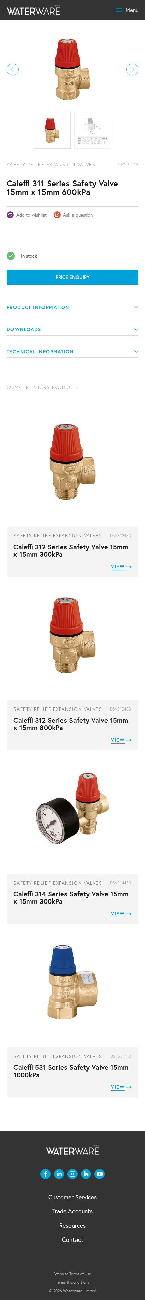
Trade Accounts (72, 1211)
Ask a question (78, 215)
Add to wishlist (31, 215)
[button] (13, 69)
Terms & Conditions (72, 1282)
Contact (72, 1239)
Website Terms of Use (72, 1273)
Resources (72, 1225)
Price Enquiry (73, 277)
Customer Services (72, 1197)
